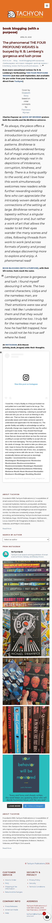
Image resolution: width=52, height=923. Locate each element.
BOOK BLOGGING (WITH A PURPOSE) (20, 268)
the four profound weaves (28, 66)
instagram (29, 63)
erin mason (20, 63)
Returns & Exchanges (13, 892)
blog (15, 61)
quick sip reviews (40, 63)
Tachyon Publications (36, 863)
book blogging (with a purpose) (31, 61)
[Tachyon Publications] (25, 19)
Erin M (20, 478)
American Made (11, 910)
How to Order (10, 880)
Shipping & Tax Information (11, 888)
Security (32, 883)
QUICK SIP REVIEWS (31, 117)
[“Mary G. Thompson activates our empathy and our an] (26, 681)
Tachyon (18, 81)
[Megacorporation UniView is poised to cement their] (26, 778)
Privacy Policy (34, 880)
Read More (7, 529)
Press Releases (11, 906)
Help (7, 913)
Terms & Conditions (37, 887)
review (14, 66)
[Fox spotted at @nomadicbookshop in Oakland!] (26, 729)
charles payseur (9, 63)
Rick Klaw (7, 61)
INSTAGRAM (11, 345)
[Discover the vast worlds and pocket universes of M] (26, 632)
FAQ (7, 883)
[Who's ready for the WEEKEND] (26, 584)
